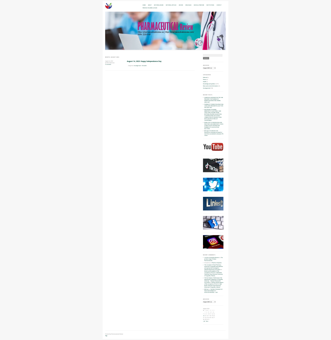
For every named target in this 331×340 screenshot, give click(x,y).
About (150, 5)
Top (106, 335)
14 (203, 315)
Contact (219, 5)
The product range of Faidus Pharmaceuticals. (213, 259)
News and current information (210, 86)
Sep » (207, 321)
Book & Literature (199, 5)
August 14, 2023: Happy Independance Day (144, 61)
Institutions (210, 5)
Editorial (205, 77)
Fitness (204, 79)
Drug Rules (188, 5)
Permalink (144, 65)
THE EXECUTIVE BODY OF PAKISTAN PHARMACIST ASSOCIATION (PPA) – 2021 (213, 291)
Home (144, 5)
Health (204, 81)
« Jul (204, 321)
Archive (181, 5)
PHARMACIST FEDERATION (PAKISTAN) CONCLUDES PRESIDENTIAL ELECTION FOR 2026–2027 (213, 106)
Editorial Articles (171, 5)
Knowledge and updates (209, 83)
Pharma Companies (217, 262)
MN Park (206, 289)
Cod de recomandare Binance (211, 257)
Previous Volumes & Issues (150, 8)
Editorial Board (158, 5)
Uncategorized (137, 65)
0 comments (108, 64)
